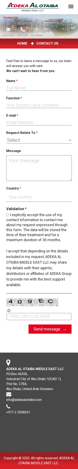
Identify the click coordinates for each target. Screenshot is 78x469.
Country (13, 188)
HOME (23, 43)
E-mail (12, 115)
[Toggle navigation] (71, 7)
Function (14, 98)
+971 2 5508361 (18, 412)
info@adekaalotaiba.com (24, 400)
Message (13, 151)
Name (12, 81)
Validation (16, 209)
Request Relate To (22, 133)
